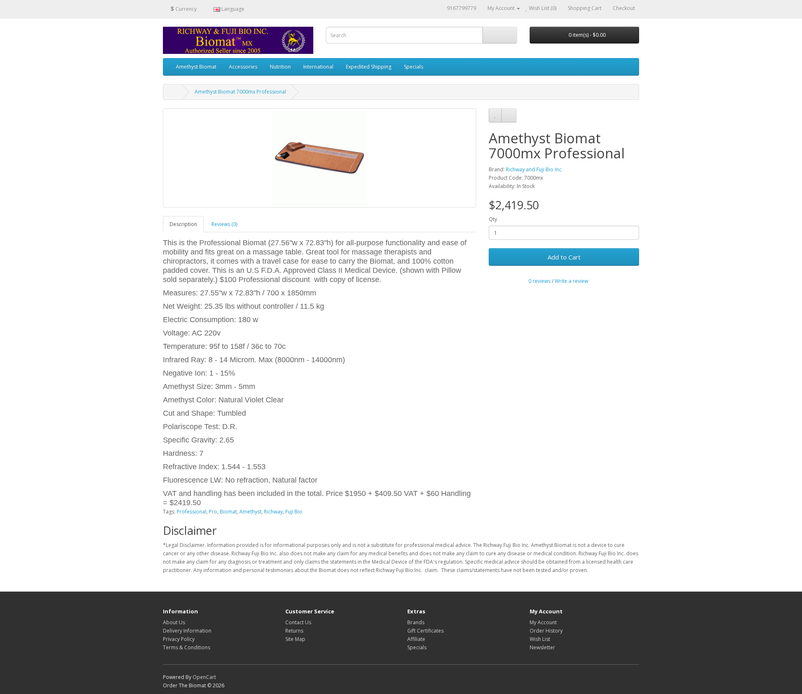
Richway (273, 511)
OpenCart (204, 677)
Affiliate (416, 639)
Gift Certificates (425, 630)
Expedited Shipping (368, 66)
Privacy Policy (179, 639)
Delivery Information (187, 630)
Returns (294, 630)
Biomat (228, 511)
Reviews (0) (224, 224)
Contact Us (298, 622)
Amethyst (250, 511)
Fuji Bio (293, 511)
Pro (213, 511)
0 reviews (539, 281)
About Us (174, 622)
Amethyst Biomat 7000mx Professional (240, 91)
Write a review (571, 281)
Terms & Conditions (186, 647)
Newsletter (542, 647)
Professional (191, 511)
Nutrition (280, 66)
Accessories (243, 66)
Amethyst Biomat (196, 66)
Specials (413, 66)
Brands (415, 622)
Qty (493, 219)
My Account (543, 622)
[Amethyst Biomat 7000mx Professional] (319, 158)
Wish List (540, 639)
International (318, 66)
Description (183, 224)
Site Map (295, 639)
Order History (546, 630)
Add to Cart (564, 257)
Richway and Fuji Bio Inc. (534, 169)
